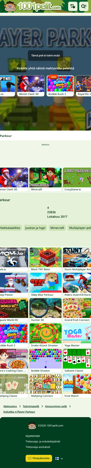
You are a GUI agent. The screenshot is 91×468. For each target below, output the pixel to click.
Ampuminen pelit (56, 406)
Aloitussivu (10, 406)
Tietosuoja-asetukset (38, 447)
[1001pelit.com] (33, 6)
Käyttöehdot (33, 436)
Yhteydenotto (41, 458)
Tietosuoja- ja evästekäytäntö (43, 441)
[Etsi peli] (83, 6)
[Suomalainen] (60, 458)
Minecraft (57, 228)
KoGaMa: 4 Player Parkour (19, 412)
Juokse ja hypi (35, 228)
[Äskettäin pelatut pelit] (72, 6)
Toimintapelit (31, 406)
